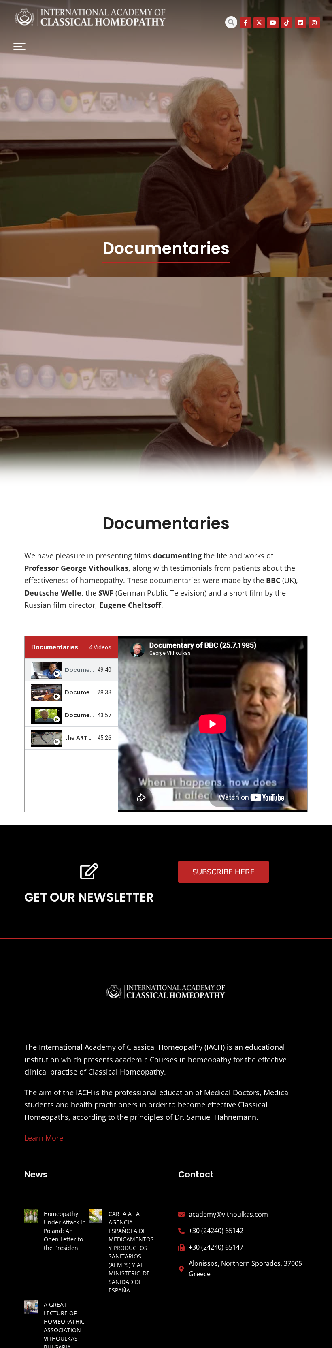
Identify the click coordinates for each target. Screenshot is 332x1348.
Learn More (43, 1138)
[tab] (71, 670)
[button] (19, 46)
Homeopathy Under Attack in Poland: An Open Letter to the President (65, 1231)
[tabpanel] (212, 724)
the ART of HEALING (93, 738)
